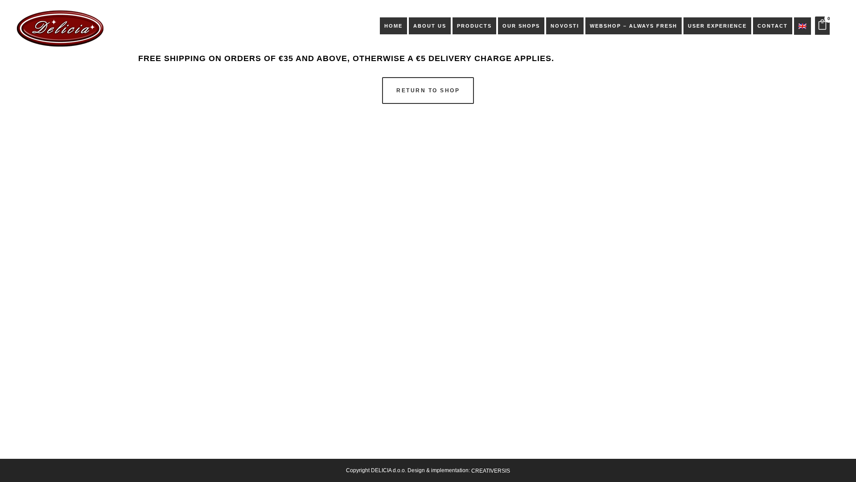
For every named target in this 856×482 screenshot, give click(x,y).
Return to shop (428, 90)
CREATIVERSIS (490, 471)
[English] (802, 26)
